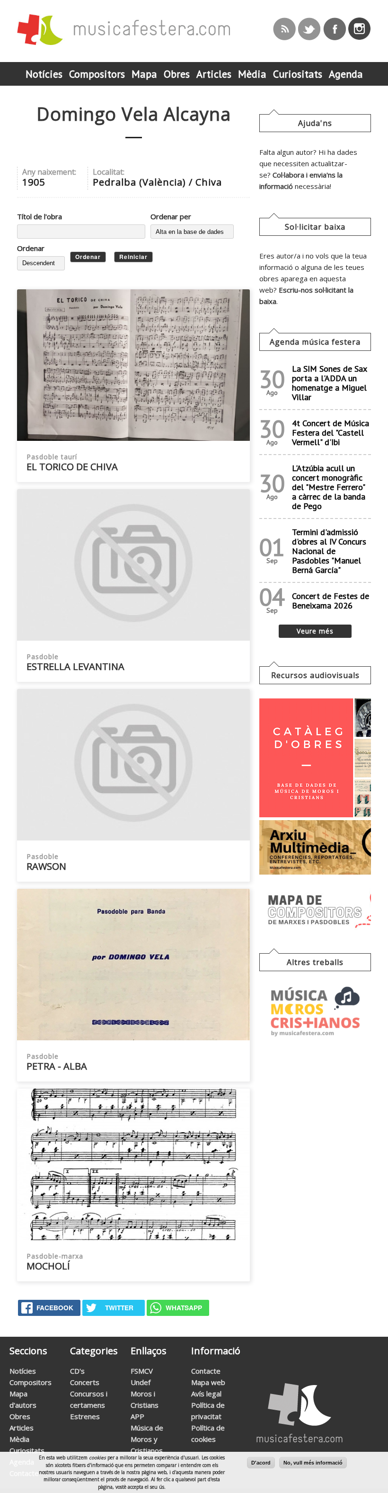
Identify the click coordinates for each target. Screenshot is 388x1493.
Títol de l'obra (39, 216)
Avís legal (206, 1393)
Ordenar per (170, 216)
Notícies (22, 1371)
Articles (21, 1427)
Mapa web (208, 1382)
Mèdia (19, 1439)
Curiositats (26, 1450)
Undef (140, 1382)
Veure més (315, 630)
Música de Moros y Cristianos (147, 1439)
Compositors (30, 1382)
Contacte (205, 1371)
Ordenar (30, 248)
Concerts (84, 1382)
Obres (19, 1416)
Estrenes (85, 1416)
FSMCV (142, 1371)
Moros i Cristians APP (145, 1405)
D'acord (261, 1463)
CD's (77, 1371)
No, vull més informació (313, 1463)
